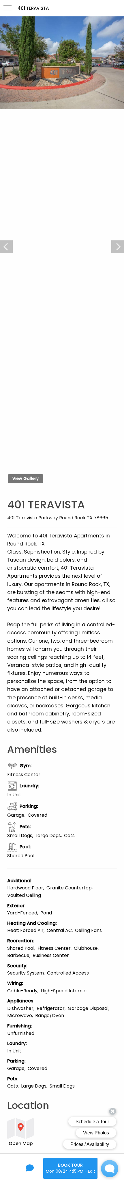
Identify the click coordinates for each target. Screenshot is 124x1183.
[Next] (117, 246)
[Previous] (6, 246)
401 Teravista (33, 8)
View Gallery (25, 478)
